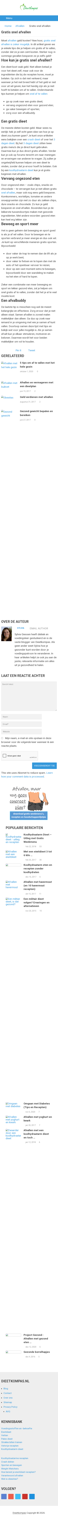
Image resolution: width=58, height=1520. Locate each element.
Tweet (31, 350)
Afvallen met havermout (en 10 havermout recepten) (38, 885)
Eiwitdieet (6, 1432)
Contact (8, 1393)
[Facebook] (4, 1496)
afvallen (12, 40)
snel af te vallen (38, 93)
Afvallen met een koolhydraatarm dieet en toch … (36, 1134)
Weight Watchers (10, 1468)
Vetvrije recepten (9, 1445)
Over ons (8, 1397)
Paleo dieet (7, 1438)
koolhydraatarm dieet (21, 170)
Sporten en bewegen (11, 1465)
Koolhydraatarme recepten (14, 1458)
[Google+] (11, 1496)
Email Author (39, 628)
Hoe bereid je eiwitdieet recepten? (18, 1472)
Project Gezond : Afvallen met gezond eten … (36, 1338)
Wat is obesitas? (9, 1479)
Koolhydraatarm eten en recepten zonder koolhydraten (38, 868)
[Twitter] (18, 1496)
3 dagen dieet (31, 143)
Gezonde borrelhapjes (37, 1351)
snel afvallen (8, 192)
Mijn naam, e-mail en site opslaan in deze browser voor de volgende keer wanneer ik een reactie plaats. (27, 742)
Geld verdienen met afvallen (36, 397)
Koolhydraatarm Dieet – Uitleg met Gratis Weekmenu (38, 838)
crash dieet (34, 139)
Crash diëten (7, 1461)
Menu (9, 18)
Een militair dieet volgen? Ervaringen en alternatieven (37, 902)
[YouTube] (25, 1496)
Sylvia (20, 628)
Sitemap (8, 1402)
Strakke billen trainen (11, 1442)
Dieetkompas (19, 1513)
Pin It (18, 350)
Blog (6, 1388)
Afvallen (20, 26)
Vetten (4, 1435)
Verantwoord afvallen (12, 1475)
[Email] (32, 1496)
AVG (8, 1411)
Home (8, 26)
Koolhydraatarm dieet (12, 1449)
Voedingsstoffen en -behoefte (16, 1428)
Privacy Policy (10, 1407)
